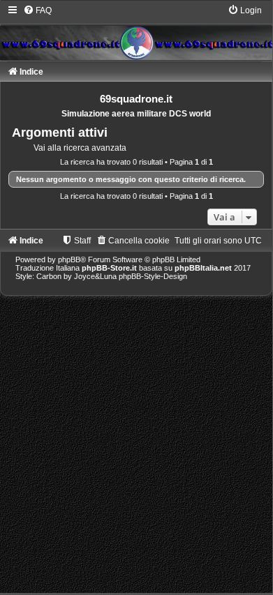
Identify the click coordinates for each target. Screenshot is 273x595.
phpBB (69, 259)
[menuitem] (37, 10)
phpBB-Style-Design (153, 276)
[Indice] (136, 32)
